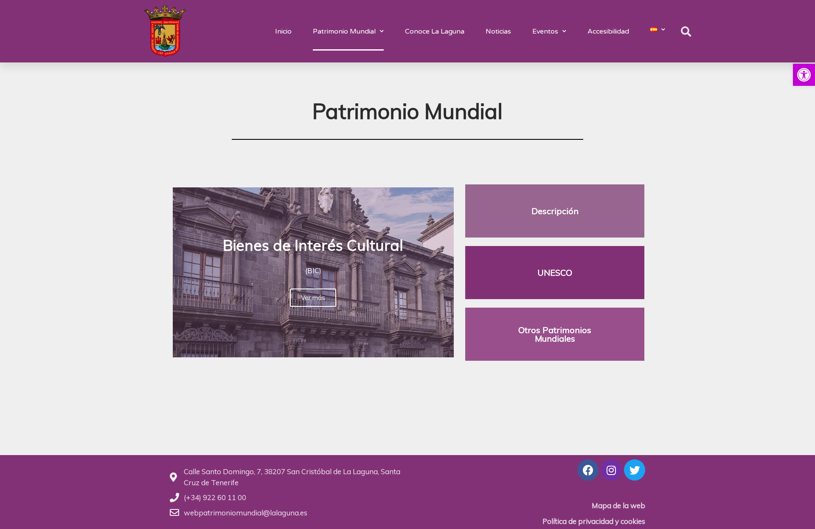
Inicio (283, 31)
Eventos (545, 31)
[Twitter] (634, 470)
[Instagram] (611, 470)
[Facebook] (588, 470)
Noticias (498, 31)
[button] (804, 75)
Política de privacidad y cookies (593, 521)
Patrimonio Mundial (344, 31)
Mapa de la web (618, 505)
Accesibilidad (608, 31)
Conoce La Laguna (434, 31)
